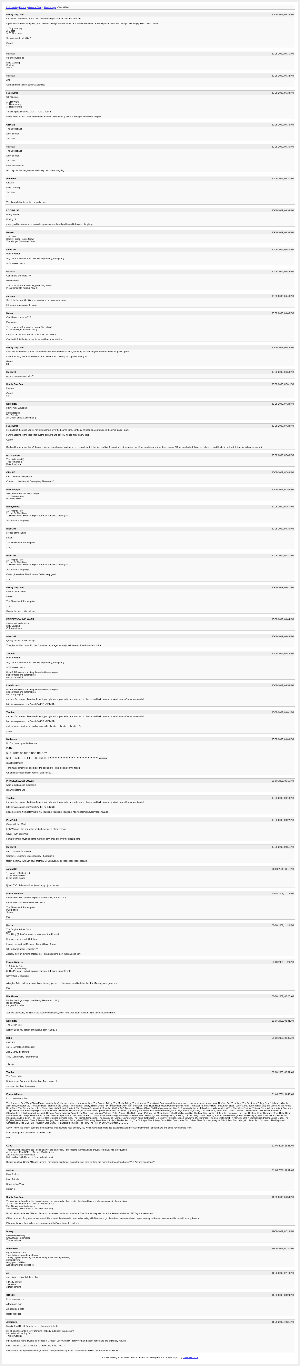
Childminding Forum (16, 7)
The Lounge (50, 7)
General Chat (34, 7)
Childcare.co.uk (190, 1357)
